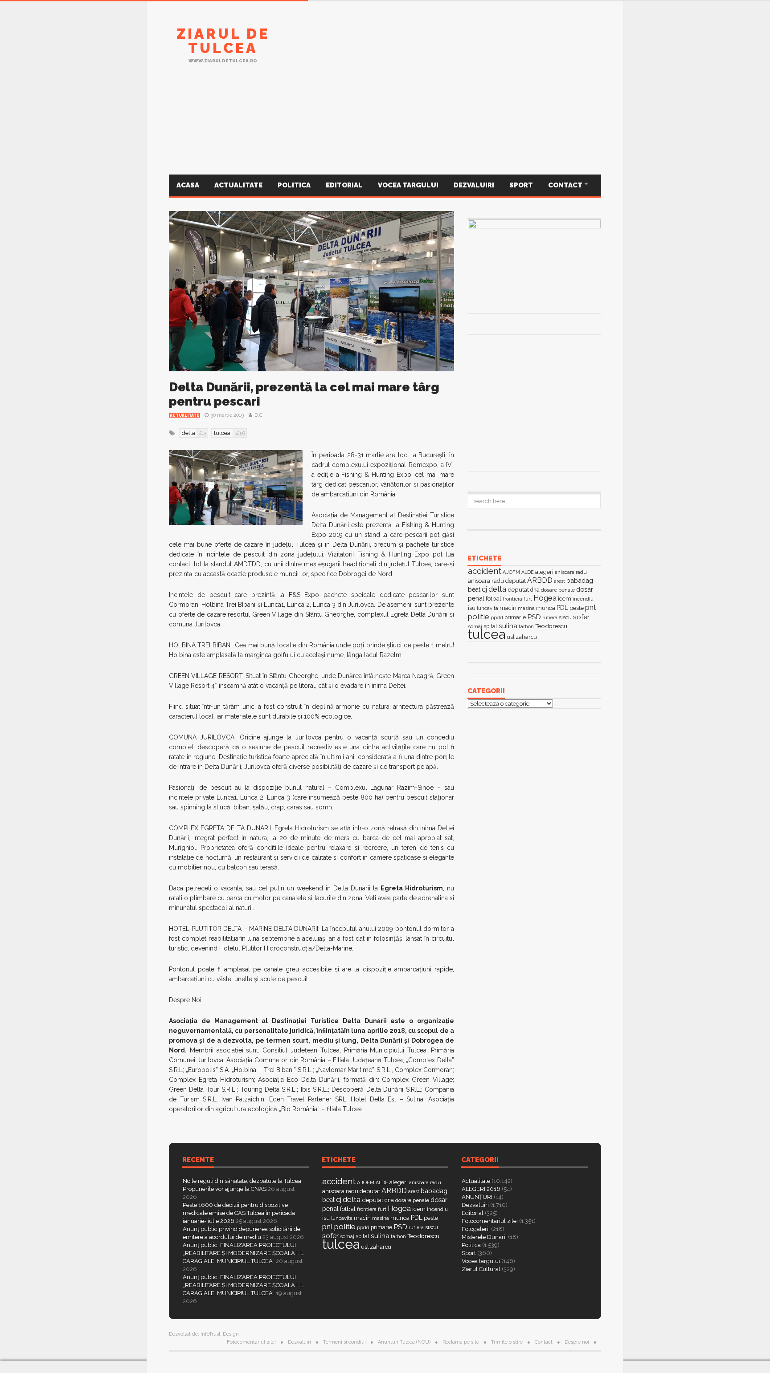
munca (545, 608)
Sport (521, 185)
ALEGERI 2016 (481, 1189)
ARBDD (540, 580)
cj (484, 589)
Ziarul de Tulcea (223, 40)
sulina (508, 626)
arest (559, 581)
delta (497, 589)
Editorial (344, 185)
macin (508, 608)
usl (510, 637)
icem (564, 598)
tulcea (486, 634)
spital (362, 1236)
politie (478, 616)
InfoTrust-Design (220, 1334)
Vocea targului (408, 185)
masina (526, 608)
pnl (590, 607)
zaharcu (526, 637)
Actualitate (238, 185)
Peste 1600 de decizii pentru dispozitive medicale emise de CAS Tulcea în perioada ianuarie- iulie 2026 (239, 1213)
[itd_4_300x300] (534, 402)
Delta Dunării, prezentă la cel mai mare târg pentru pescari (304, 394)
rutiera (549, 618)
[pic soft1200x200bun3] (385, 130)
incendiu (583, 599)
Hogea (545, 597)
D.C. (259, 415)
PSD (534, 617)
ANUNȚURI (477, 1197)
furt (528, 599)
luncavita (487, 608)
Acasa (187, 185)
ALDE (527, 572)
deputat (518, 589)
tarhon (526, 626)
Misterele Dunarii (484, 1237)
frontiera (512, 599)
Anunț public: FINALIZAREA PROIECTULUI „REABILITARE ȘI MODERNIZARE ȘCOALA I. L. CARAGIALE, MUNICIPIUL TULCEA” (244, 1253)
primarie (515, 617)
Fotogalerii (476, 1229)
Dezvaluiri (474, 185)
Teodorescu (551, 626)
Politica (294, 185)
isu (471, 608)
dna (535, 590)
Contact (566, 185)
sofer (581, 617)
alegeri (544, 572)
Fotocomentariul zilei (490, 1221)
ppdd (497, 617)
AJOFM (511, 572)
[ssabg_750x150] (439, 50)
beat (474, 589)
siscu (565, 617)
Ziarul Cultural (481, 1269)
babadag (579, 580)
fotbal (493, 598)
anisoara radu (571, 572)
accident (484, 571)
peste (576, 608)
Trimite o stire (507, 1342)
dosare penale (558, 590)
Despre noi (577, 1342)
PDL (562, 607)
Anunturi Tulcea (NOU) (404, 1342)
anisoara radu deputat (497, 580)
